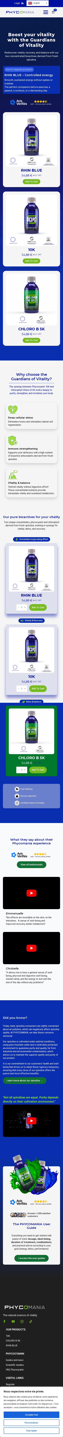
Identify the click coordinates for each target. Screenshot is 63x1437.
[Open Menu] (45, 12)
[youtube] (13, 1321)
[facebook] (4, 1321)
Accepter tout (31, 1415)
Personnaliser (31, 1423)
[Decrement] (18, 607)
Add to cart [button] (31, 181)
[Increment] (25, 607)
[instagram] (22, 1321)
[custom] (30, 1321)
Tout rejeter (31, 1430)
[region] (31, 1412)
